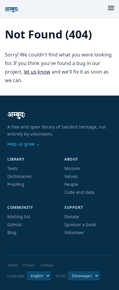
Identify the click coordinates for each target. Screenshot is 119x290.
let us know (37, 71)
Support (73, 207)
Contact (46, 265)
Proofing (15, 184)
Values (71, 176)
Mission (72, 168)
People (71, 184)
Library (15, 159)
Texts (12, 168)
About (71, 159)
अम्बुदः (12, 9)
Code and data (79, 192)
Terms (12, 265)
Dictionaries (19, 176)
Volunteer (74, 232)
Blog (11, 232)
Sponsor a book (80, 224)
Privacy (29, 265)
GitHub (14, 224)
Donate (71, 216)
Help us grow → (23, 144)
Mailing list (18, 216)
